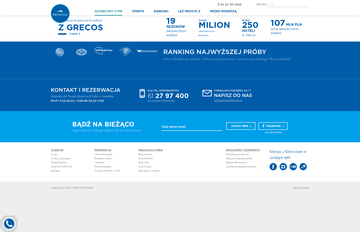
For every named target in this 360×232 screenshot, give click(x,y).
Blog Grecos (145, 154)
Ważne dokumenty (236, 162)
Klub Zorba (144, 167)
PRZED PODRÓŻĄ (223, 11)
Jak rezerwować (103, 154)
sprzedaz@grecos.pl (228, 100)
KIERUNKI (161, 11)
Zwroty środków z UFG (107, 171)
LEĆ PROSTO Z (189, 11)
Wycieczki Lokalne (149, 171)
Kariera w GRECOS (61, 167)
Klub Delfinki (145, 158)
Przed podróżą (103, 167)
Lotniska (99, 162)
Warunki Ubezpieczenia (239, 158)
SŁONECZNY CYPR (108, 11)
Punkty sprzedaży (61, 158)
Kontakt (55, 171)
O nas (73, 34)
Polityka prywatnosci (237, 154)
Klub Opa (143, 162)
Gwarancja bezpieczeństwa (241, 167)
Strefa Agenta (58, 162)
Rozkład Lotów (103, 158)
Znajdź (261, 4)
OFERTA (138, 11)
